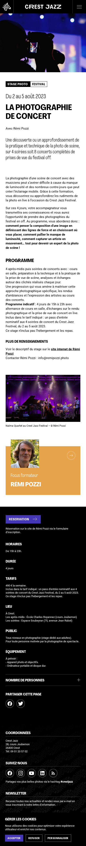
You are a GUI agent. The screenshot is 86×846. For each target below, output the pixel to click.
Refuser (34, 838)
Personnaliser (58, 838)
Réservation (19, 519)
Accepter (14, 838)
